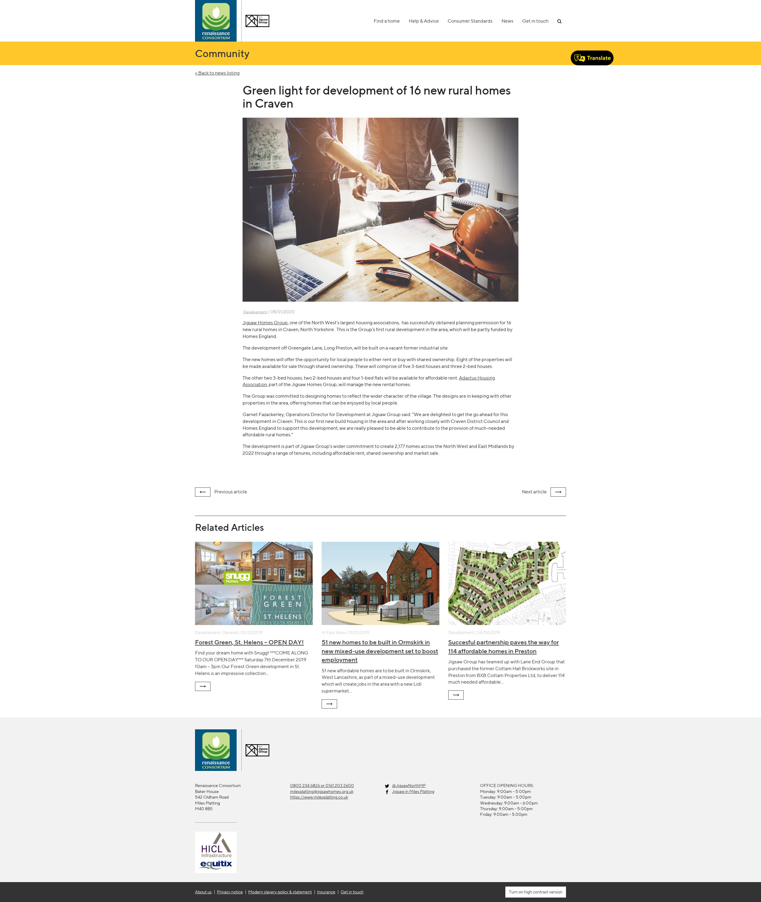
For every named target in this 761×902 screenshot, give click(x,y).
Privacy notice (230, 892)
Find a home (387, 21)
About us (203, 892)
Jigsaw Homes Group (265, 322)
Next (534, 492)
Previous (230, 492)
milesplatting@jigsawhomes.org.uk (321, 791)
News (507, 21)
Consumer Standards (470, 21)
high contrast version (542, 892)
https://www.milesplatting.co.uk (319, 797)
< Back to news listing (217, 73)
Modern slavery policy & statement (280, 892)
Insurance (326, 892)
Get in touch (535, 21)
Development (255, 312)
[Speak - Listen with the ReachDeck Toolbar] (592, 58)
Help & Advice (424, 21)
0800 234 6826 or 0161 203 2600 (322, 785)
